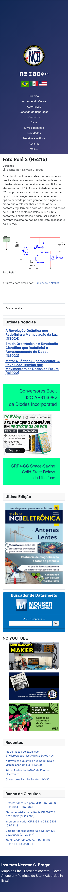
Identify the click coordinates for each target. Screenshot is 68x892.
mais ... (34, 148)
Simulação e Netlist (47, 283)
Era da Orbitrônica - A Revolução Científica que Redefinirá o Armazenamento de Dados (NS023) (31, 350)
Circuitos (34, 117)
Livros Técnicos (34, 127)
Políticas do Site (30, 876)
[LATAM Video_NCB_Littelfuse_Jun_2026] (31, 471)
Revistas (34, 143)
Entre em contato (37, 871)
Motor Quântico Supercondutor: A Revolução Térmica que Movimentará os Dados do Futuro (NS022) (32, 367)
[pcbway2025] (27, 434)
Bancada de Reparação (34, 111)
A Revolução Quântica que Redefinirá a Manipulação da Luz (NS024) (31, 334)
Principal (34, 96)
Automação (34, 106)
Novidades (34, 133)
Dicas (34, 122)
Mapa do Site (11, 871)
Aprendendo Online (34, 101)
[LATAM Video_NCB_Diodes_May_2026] (31, 397)
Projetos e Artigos (34, 138)
